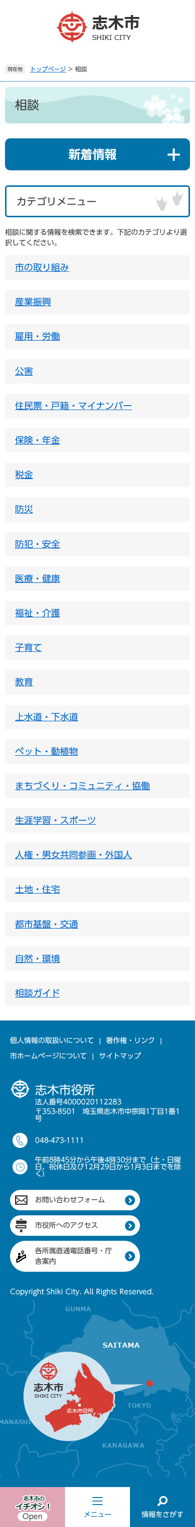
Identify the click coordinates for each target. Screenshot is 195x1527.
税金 (24, 474)
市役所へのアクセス (66, 1225)
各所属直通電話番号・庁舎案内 (73, 1256)
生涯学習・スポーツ (55, 820)
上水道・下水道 (46, 716)
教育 (24, 681)
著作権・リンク (130, 1040)
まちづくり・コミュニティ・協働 (82, 785)
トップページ (48, 69)
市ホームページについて (48, 1055)
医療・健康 (37, 578)
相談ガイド (37, 993)
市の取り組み (42, 267)
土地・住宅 (37, 889)
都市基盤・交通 (46, 924)
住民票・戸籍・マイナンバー (73, 405)
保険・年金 (37, 440)
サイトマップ (120, 1055)
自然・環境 (37, 958)
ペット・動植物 (46, 751)
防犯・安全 (37, 543)
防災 (24, 509)
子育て (28, 647)
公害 (24, 371)
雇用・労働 (37, 336)
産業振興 (33, 301)
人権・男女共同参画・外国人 (73, 854)
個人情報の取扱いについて (52, 1040)
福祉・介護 (37, 612)
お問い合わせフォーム (70, 1199)
